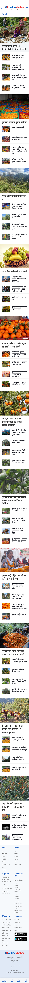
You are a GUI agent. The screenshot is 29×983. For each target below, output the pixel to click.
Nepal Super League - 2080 (6, 892)
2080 (17, 883)
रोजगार (16, 857)
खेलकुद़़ (3, 862)
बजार (16, 851)
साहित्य (3, 857)
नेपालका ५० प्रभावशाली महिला (19, 880)
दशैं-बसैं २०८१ (5, 946)
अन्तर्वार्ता (4, 859)
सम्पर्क (16, 930)
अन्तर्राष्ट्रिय (4, 870)
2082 (17, 887)
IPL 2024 (4, 884)
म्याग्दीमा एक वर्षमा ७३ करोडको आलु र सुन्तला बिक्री (14, 47)
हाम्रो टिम (17, 920)
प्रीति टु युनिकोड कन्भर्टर (18, 907)
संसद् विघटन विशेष (6, 925)
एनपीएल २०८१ (5, 877)
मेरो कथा (17, 901)
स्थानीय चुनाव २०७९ (6, 930)
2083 (17, 898)
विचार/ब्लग (4, 854)
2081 (17, 885)
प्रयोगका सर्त (17, 922)
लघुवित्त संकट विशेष (6, 922)
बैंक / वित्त (17, 859)
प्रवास (3, 867)
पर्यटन (16, 854)
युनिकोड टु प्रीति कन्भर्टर (18, 912)
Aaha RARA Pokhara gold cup (7, 888)
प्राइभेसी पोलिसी (18, 928)
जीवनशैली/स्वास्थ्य (6, 865)
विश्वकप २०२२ (5, 943)
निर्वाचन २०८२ (5, 936)
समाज (3, 851)
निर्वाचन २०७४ (5, 928)
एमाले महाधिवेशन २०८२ (6, 939)
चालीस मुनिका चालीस (18, 891)
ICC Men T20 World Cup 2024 (6, 881)
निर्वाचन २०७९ (5, 933)
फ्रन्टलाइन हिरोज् (18, 904)
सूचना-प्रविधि (18, 865)
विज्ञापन (16, 925)
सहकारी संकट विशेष (6, 920)
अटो (15, 862)
